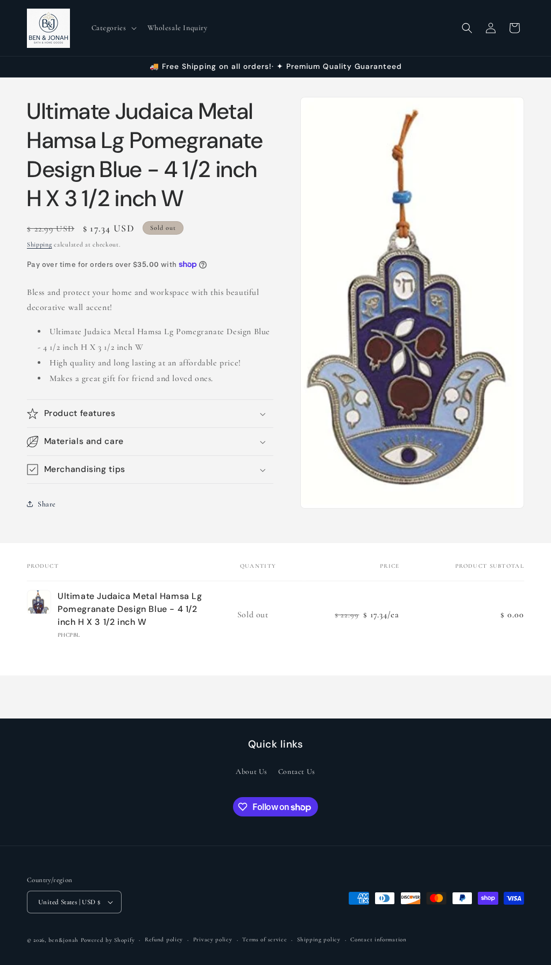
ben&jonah (63, 939)
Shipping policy (319, 939)
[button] (113, 28)
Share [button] (47, 504)
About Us (251, 771)
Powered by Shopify (108, 939)
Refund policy (164, 939)
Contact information (378, 939)
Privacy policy (212, 939)
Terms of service (264, 939)
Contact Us (296, 771)
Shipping (39, 244)
